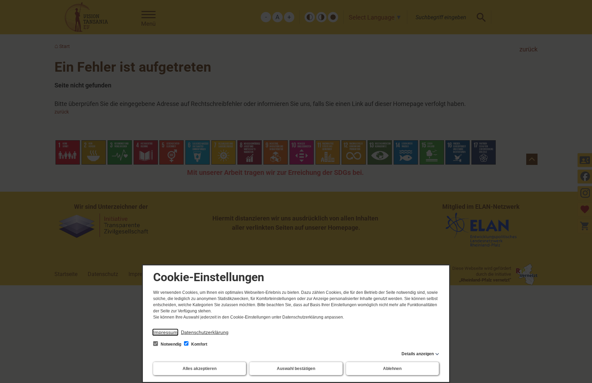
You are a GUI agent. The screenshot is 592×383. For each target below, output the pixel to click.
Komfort (198, 344)
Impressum (165, 332)
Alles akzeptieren (200, 368)
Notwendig (171, 344)
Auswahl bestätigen (296, 368)
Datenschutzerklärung (205, 332)
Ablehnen (392, 368)
